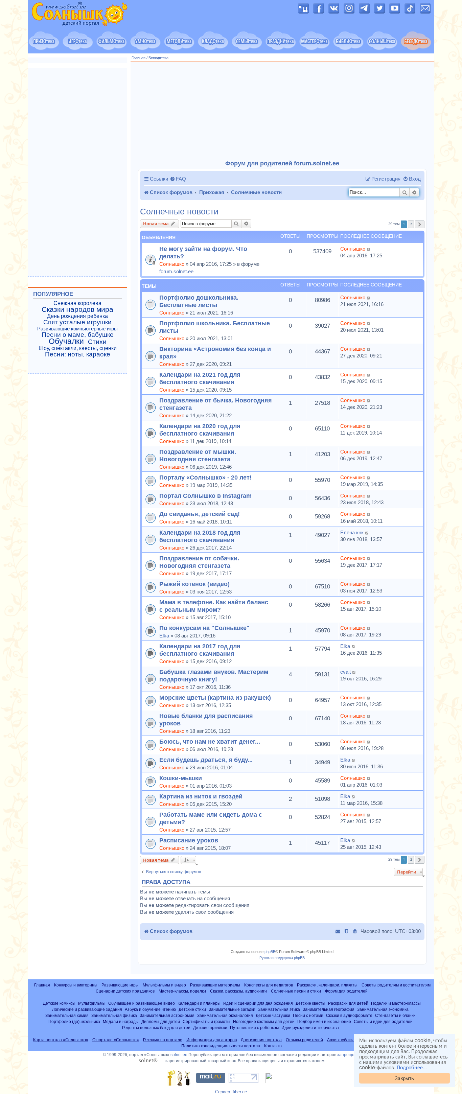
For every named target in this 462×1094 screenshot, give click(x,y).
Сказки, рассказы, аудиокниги (238, 991)
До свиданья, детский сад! (199, 513)
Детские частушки (273, 1015)
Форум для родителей (346, 991)
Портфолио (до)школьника (74, 1021)
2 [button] (411, 224)
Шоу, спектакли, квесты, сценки (78, 348)
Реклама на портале (162, 1040)
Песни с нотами (308, 1015)
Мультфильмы (92, 1003)
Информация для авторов (211, 1040)
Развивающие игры (120, 985)
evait (345, 672)
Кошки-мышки (180, 778)
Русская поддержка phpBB (282, 958)
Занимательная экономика (383, 1009)
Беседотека (158, 58)
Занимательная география (328, 1009)
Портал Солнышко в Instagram (205, 495)
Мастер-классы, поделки (182, 991)
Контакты (273, 1046)
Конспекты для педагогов (268, 985)
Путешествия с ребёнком (254, 1027)
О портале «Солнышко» (115, 1040)
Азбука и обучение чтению (150, 1009)
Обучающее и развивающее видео (141, 1003)
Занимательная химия (67, 1015)
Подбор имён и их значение (324, 1021)
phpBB (269, 952)
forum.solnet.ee (176, 271)
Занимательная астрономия (167, 1015)
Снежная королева (77, 303)
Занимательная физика (114, 1015)
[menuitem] (178, 179)
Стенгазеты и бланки (395, 1015)
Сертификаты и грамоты (206, 1021)
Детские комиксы (59, 1003)
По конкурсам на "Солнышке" (204, 627)
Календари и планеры (199, 1003)
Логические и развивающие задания (87, 1009)
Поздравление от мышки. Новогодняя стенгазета (197, 455)
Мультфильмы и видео (164, 985)
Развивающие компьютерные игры (77, 328)
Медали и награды (121, 1021)
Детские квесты (310, 1003)
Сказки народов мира (77, 309)
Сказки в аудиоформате (349, 1015)
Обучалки (66, 341)
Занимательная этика (279, 1009)
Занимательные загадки (232, 1009)
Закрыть (404, 1078)
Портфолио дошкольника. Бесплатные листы (198, 301)
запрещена (348, 1054)
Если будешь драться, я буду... (206, 759)
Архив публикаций (344, 1040)
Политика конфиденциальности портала (220, 1046)
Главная (138, 58)
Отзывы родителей (304, 1040)
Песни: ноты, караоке (77, 354)
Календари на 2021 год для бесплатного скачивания (199, 378)
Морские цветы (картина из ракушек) (215, 697)
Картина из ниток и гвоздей (200, 796)
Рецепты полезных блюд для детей (156, 1027)
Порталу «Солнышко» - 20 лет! (205, 477)
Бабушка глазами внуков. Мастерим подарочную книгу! (213, 675)
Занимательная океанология (225, 1015)
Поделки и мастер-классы (396, 1003)
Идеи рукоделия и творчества (310, 1027)
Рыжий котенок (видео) (194, 583)
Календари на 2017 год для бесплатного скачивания (199, 650)
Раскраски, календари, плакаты (327, 985)
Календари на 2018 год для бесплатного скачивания (199, 536)
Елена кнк (352, 532)
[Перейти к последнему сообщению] (369, 249)
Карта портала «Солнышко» (60, 1040)
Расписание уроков (188, 840)
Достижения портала (261, 1040)
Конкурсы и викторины (75, 985)
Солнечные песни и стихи (296, 991)
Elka (164, 635)
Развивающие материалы (215, 985)
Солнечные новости (179, 211)
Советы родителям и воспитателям (396, 985)
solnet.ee (178, 1054)
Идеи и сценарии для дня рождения (258, 1003)
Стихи (97, 342)
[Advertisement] (282, 111)
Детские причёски (210, 1027)
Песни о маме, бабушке (78, 335)
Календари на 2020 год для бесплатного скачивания (199, 429)
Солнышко (171, 264)
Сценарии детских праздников (125, 991)
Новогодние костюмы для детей (264, 1021)
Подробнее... (412, 1067)
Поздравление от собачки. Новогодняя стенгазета (199, 562)
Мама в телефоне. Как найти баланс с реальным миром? (213, 606)
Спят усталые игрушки (77, 322)
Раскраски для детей (348, 1003)
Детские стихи (192, 1009)
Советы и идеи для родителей (383, 1021)
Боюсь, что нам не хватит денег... (209, 741)
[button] (419, 224)
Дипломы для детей (160, 1021)
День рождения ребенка (77, 316)
